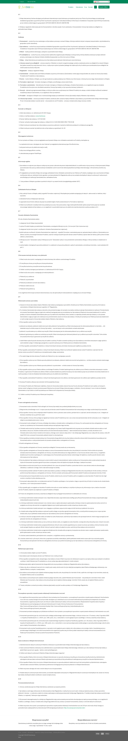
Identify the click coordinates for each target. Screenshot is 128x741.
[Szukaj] (95, 7)
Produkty (70, 7)
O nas (85, 7)
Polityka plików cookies (59, 732)
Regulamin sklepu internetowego (43, 732)
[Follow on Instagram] (89, 1)
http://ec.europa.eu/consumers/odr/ (74, 708)
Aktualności (31, 732)
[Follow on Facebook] (87, 1)
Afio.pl (19, 737)
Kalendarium (79, 7)
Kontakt (90, 7)
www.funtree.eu (40, 116)
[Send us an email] (91, 1)
